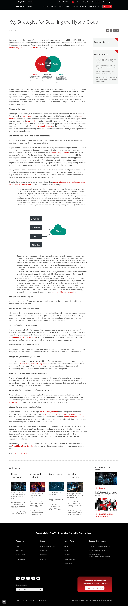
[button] (29, 589)
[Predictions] (106, 504)
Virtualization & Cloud (22, 454)
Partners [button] (75, 6)
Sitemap (43, 600)
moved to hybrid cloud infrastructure (23, 47)
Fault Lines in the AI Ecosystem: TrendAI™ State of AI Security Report (18, 492)
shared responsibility (60, 153)
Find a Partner (20, 559)
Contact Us (107, 6)
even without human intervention (63, 292)
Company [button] (83, 6)
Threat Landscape (16, 475)
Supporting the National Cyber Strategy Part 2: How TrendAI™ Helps (105, 73)
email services (31, 121)
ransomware (27, 116)
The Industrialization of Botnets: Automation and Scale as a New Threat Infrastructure (18, 505)
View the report (100, 487)
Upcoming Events (69, 559)
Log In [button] (105, 2)
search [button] (109, 2)
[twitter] (114, 30)
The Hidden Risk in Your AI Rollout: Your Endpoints (106, 80)
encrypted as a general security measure (33, 363)
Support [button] (85, 2)
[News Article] (107, 30)
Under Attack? (63, 2)
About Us (67, 546)
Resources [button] (95, 2)
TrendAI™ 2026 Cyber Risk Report (106, 77)
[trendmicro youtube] (38, 578)
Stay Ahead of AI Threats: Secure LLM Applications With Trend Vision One (75, 504)
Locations (67, 555)
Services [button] (68, 6)
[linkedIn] (117, 30)
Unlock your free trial (94, 6)
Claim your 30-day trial (94, 587)
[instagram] (33, 578)
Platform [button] (46, 6)
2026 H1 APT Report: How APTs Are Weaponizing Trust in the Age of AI (105, 67)
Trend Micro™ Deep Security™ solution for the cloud (65, 414)
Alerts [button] (75, 2)
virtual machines (15, 402)
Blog (17, 546)
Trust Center (68, 563)
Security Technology (73, 475)
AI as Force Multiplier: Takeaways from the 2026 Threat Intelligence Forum (105, 60)
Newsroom (19, 550)
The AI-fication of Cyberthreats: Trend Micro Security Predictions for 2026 (55, 507)
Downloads (43, 555)
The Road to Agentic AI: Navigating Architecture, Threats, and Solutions (75, 512)
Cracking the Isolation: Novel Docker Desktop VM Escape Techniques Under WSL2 (37, 504)
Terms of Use (34, 600)
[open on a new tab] (28, 578)
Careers (66, 550)
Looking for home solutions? (24, 2)
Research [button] (61, 6)
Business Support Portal (47, 546)
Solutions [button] (53, 6)
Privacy (18, 600)
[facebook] (111, 30)
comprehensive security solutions (22, 337)
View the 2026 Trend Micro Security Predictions (104, 514)
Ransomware (55, 474)
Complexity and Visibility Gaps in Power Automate (18, 512)
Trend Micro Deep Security (22, 446)
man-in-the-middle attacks (41, 126)
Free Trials (43, 559)
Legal (25, 600)
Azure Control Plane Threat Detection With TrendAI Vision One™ (36, 512)
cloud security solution (49, 412)
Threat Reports (20, 555)
